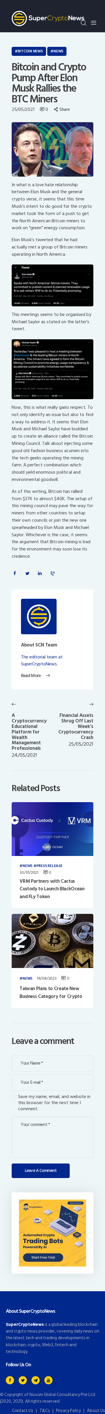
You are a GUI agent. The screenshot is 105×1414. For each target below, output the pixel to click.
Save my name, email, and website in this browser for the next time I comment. (54, 1103)
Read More (31, 675)
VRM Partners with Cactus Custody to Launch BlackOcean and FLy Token (52, 888)
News (58, 51)
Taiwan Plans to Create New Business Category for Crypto (51, 992)
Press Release (49, 866)
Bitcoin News (30, 51)
